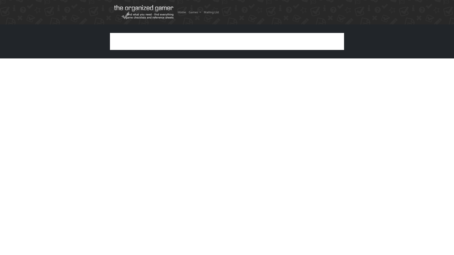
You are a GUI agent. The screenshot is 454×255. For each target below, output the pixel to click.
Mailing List (211, 12)
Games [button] (194, 12)
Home (182, 12)
